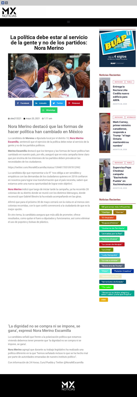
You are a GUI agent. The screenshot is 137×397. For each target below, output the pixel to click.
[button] (68, 22)
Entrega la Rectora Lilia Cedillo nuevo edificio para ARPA (121, 93)
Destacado (119, 82)
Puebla (129, 82)
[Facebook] (2, 2)
